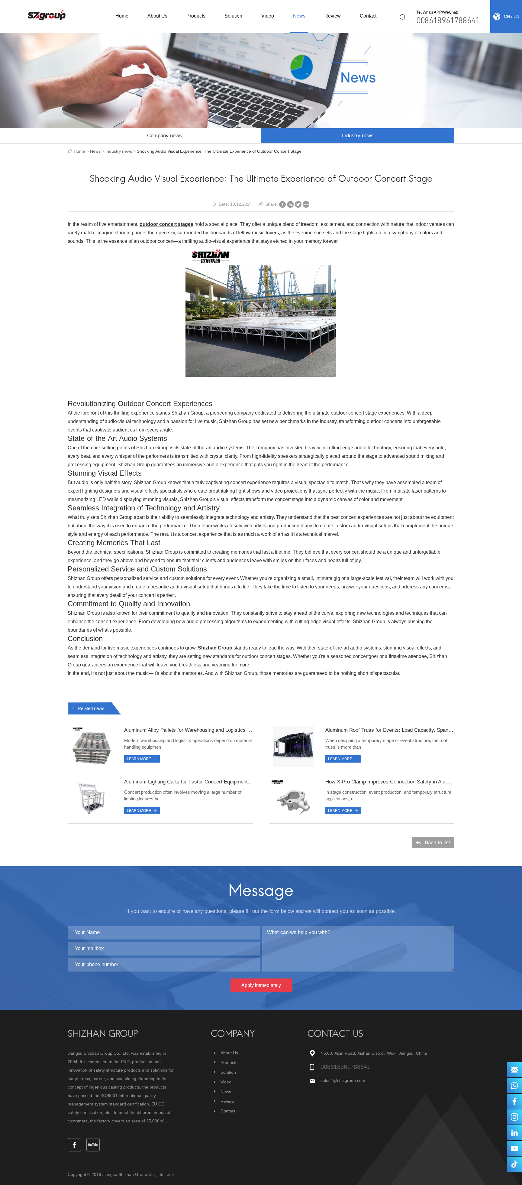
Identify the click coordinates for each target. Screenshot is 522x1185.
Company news (164, 135)
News (299, 15)
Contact (368, 15)
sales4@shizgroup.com (343, 1080)
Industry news (358, 135)
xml (170, 1174)
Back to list (437, 842)
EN (516, 16)
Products (195, 15)
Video (267, 15)
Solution (233, 15)
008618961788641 (448, 20)
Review (332, 15)
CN (507, 16)
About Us (157, 15)
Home (121, 15)
